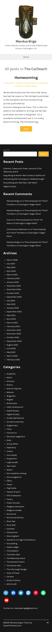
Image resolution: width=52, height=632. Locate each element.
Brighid (10, 399)
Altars (9, 377)
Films (9, 429)
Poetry (10, 499)
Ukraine (10, 576)
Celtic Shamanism (15, 407)
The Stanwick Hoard (15, 562)
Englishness (12, 425)
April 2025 (11, 271)
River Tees (11, 521)
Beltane (10, 392)
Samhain (11, 529)
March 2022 (12, 356)
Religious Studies (14, 510)
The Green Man (13, 554)
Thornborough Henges (17, 569)
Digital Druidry (9, 186)
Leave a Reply (31, 86)
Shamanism (12, 532)
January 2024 (13, 308)
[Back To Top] (48, 622)
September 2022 (14, 341)
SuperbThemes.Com (12, 625)
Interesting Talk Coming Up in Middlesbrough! (23, 179)
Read (26, 129)
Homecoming (26, 77)
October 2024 (13, 293)
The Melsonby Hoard (16, 558)
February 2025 (13, 278)
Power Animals (13, 503)
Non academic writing (34, 83)
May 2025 (11, 267)
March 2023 (12, 323)
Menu (26, 57)
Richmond (11, 514)
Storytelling (12, 543)
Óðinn (9, 481)
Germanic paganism (16, 436)
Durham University (15, 422)
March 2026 (12, 260)
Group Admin (12, 444)
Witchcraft (12, 584)
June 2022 (11, 348)
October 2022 (13, 337)
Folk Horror (12, 433)
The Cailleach (13, 551)
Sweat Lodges (13, 547)
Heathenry (11, 447)
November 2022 (14, 334)
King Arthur (12, 458)
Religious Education (15, 506)
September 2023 (14, 311)
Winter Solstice (13, 580)
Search (6, 150)
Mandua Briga (26, 41)
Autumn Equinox (14, 388)
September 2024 (14, 297)
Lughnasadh (12, 462)
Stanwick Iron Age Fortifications (21, 540)
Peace (9, 484)
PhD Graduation (14, 495)
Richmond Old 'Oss (15, 517)
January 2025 (13, 282)
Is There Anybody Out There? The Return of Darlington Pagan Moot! (26, 232)
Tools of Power (13, 573)
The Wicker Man (14, 565)
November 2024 (14, 289)
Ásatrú (10, 385)
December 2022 (14, 330)
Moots (9, 470)
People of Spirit (13, 492)
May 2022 (11, 352)
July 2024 (11, 300)
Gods (9, 440)
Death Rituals (13, 411)
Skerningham (13, 536)
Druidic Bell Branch (15, 418)
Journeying (12, 455)
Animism (20, 83)
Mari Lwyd (11, 466)
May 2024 (11, 304)
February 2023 (13, 326)
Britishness (12, 403)
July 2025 (11, 264)
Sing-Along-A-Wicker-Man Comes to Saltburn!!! (24, 175)
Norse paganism (14, 477)
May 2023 (11, 315)
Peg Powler (12, 488)
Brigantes (11, 396)
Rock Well (11, 525)
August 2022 (12, 345)
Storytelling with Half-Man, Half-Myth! (20, 183)
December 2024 (14, 286)
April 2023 (11, 319)
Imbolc (10, 451)
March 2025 (12, 275)
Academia (11, 374)
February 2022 (13, 359)
